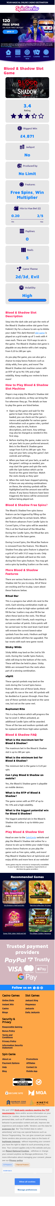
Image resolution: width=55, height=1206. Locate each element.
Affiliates (30, 1063)
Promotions (32, 1059)
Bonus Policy (8, 1031)
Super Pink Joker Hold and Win (14, 933)
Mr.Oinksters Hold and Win (14, 905)
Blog (4, 1071)
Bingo (46, 56)
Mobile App (31, 1071)
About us (6, 1059)
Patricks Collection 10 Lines (40, 905)
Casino (36, 56)
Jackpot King (31, 1000)
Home (8, 56)
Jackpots (29, 1008)
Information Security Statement (12, 1046)
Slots (17, 56)
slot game (40, 332)
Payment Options (10, 1063)
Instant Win (27, 57)
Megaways (30, 1004)
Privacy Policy (9, 1041)
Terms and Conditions (7, 1036)
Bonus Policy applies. (6, 46)
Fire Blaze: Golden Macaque (40, 933)
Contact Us (31, 1067)
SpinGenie (31, 837)
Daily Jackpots (32, 1012)
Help (4, 1067)
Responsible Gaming (12, 1027)
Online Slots (8, 1000)
